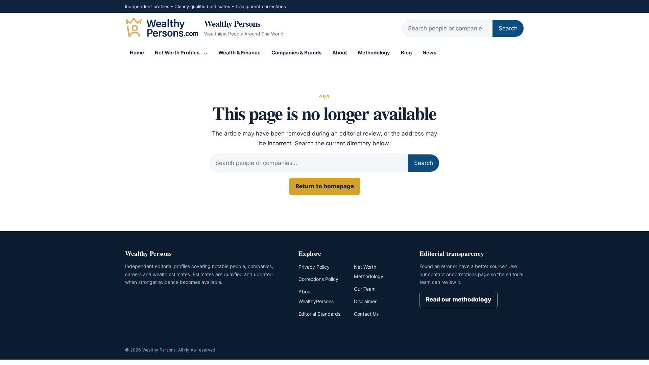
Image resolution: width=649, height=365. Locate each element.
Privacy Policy (314, 267)
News (429, 53)
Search (508, 28)
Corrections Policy (318, 279)
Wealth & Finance (239, 53)
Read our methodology (458, 299)
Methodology (374, 53)
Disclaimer (365, 301)
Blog (406, 53)
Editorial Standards (319, 314)
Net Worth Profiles (177, 53)
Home (137, 53)
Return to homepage (324, 186)
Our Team (365, 289)
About (339, 53)
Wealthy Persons (232, 23)
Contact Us (366, 314)
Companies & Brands (296, 53)
